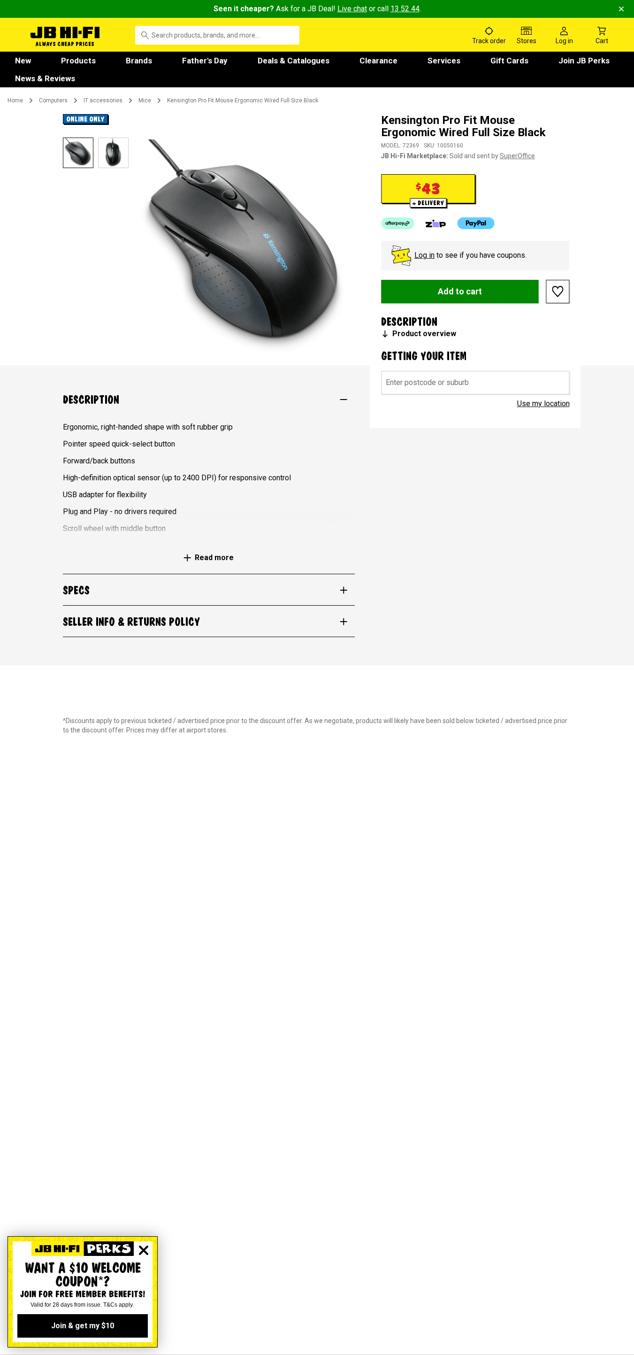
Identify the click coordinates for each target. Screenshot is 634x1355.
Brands (139, 60)
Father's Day (205, 60)
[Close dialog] (143, 1250)
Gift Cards (509, 60)
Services (444, 60)
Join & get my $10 (82, 1325)
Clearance (378, 60)
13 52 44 (405, 8)
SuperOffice (517, 156)
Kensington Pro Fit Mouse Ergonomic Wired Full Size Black (242, 100)
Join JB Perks (584, 60)
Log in (424, 255)
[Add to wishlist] (558, 291)
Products (78, 60)
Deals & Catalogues (293, 60)
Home (15, 100)
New (23, 60)
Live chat (352, 8)
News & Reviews (45, 78)
